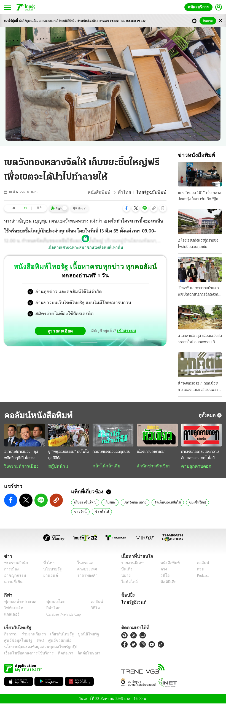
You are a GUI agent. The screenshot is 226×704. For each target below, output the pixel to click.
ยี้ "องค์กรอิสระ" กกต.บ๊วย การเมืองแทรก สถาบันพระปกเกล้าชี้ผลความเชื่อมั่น (198, 387)
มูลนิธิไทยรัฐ (82, 635)
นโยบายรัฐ (50, 570)
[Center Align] (220, 21)
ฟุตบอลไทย (51, 602)
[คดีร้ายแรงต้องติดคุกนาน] (113, 435)
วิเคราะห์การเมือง (19, 466)
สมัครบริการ (199, 7)
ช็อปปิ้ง (127, 595)
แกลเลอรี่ (11, 615)
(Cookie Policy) (136, 21)
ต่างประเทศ (85, 570)
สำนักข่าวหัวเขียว (151, 466)
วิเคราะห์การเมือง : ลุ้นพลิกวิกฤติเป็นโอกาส (21, 455)
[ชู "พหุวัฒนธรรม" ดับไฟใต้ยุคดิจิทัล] (68, 435)
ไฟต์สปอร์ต (12, 608)
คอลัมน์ (200, 563)
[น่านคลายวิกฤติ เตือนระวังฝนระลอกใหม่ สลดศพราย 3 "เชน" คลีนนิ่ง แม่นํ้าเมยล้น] (200, 317)
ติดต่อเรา (58, 654)
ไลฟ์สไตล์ (128, 582)
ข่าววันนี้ (208, 502)
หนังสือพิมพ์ (106, 192)
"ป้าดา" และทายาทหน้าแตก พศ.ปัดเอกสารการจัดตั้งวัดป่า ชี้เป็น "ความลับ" (198, 292)
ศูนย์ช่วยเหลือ (54, 641)
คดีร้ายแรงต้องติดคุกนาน (111, 452)
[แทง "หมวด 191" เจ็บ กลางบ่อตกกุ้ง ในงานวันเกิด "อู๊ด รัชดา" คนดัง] (200, 174)
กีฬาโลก (49, 608)
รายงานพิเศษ (131, 563)
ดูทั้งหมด (208, 415)
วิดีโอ (163, 576)
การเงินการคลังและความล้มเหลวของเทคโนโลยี (200, 455)
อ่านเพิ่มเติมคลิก (98, 21)
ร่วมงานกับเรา (32, 635)
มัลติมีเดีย (166, 582)
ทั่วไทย (128, 192)
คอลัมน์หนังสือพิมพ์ (36, 415)
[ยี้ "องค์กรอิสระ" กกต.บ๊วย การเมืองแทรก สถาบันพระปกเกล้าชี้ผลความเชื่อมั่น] (200, 364)
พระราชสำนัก (14, 563)
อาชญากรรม (14, 576)
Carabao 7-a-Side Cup (62, 615)
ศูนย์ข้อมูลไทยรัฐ (16, 641)
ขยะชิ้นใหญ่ (187, 502)
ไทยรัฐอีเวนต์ (132, 602)
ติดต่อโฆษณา (79, 654)
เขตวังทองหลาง (130, 502)
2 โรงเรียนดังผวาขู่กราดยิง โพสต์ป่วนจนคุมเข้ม (198, 244)
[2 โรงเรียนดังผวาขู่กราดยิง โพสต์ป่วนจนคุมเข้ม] (200, 221)
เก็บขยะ (106, 502)
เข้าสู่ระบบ (126, 331)
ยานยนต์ (48, 576)
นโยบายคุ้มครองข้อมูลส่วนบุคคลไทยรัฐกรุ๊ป (36, 647)
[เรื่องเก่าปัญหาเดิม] (157, 435)
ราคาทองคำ (86, 576)
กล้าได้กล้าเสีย (105, 466)
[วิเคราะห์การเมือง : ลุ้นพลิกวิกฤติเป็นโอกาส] (24, 435)
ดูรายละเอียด (62, 331)
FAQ (36, 641)
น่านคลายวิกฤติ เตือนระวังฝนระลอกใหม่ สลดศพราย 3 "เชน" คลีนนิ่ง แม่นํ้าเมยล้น (200, 339)
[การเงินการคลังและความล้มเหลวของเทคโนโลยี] (201, 435)
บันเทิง (126, 570)
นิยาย (125, 576)
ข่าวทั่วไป (80, 511)
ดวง (162, 570)
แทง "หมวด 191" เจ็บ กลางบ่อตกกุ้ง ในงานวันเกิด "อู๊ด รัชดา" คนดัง (199, 196)
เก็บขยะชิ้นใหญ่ (83, 502)
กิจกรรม (10, 635)
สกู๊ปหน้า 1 (57, 466)
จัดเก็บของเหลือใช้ (160, 502)
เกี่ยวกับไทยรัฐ (58, 635)
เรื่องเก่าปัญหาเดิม (151, 452)
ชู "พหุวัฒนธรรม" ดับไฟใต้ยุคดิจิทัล (68, 455)
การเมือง (11, 570)
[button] (126, 208)
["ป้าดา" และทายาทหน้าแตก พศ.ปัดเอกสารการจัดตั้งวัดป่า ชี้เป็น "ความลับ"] (200, 269)
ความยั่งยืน (12, 582)
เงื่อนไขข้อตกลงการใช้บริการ (25, 654)
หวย (198, 570)
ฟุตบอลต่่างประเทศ (18, 602)
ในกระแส (83, 563)
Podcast (202, 576)
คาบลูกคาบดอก (194, 466)
